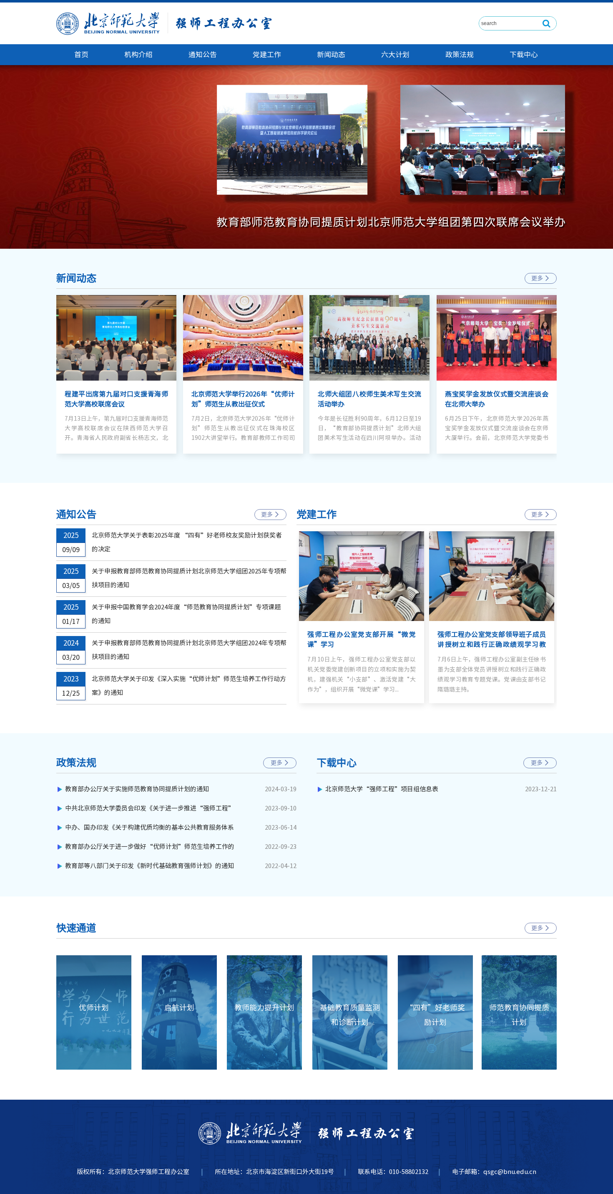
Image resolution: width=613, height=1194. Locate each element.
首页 (81, 54)
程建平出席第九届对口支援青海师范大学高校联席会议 (116, 399)
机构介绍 (138, 54)
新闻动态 (331, 54)
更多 (540, 278)
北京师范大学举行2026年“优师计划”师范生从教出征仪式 (243, 399)
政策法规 (459, 54)
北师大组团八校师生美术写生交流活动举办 (369, 399)
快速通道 (76, 928)
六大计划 (395, 54)
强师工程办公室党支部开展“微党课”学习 (361, 639)
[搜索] (546, 23)
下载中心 (524, 54)
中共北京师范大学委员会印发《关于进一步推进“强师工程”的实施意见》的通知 (149, 811)
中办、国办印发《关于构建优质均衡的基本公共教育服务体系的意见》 (149, 830)
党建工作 (267, 54)
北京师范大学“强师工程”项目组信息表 (381, 789)
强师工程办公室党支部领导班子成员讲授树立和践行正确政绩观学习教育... (491, 640)
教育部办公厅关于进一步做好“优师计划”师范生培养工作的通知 (149, 849)
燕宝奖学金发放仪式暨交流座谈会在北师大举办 (496, 399)
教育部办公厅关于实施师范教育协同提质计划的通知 (137, 789)
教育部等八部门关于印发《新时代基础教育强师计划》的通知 (149, 866)
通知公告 (202, 54)
